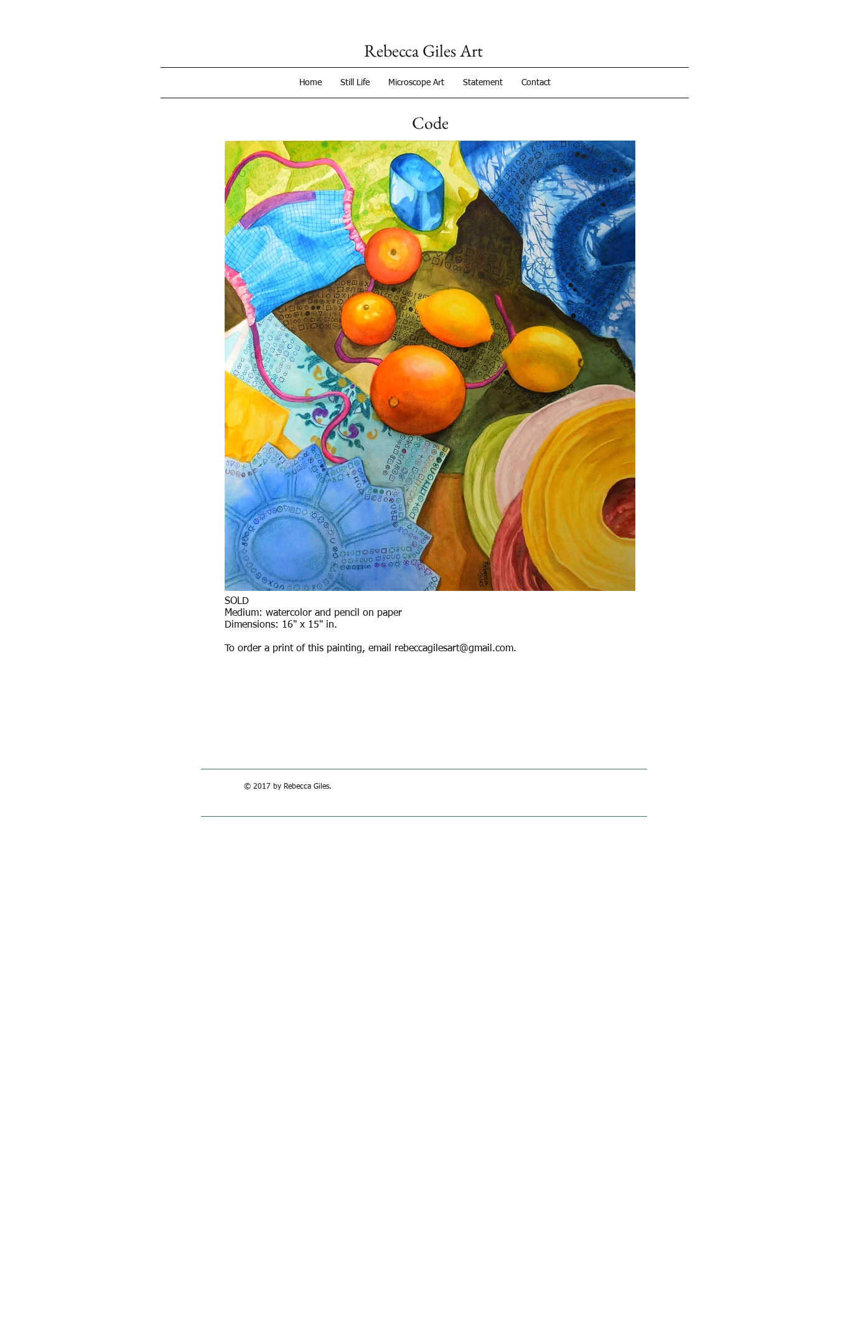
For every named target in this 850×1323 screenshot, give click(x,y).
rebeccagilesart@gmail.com (454, 649)
